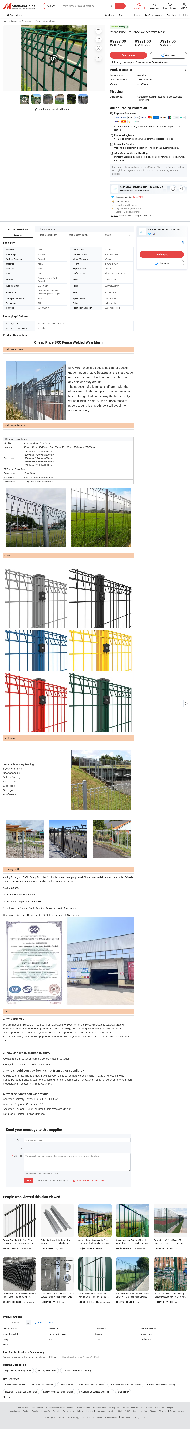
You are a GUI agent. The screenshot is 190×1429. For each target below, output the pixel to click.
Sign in (184, 7)
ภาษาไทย (143, 1411)
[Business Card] (182, 241)
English (26, 1411)
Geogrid (6, 1339)
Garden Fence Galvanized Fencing (125, 1384)
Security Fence (49, 21)
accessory (53, 1328)
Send (28, 1180)
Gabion (98, 1334)
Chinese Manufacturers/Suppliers (59, 1407)
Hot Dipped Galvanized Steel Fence (21, 1391)
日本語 (127, 1411)
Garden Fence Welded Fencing (161, 1384)
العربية (110, 1411)
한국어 (119, 1411)
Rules (185, 15)
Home (5, 21)
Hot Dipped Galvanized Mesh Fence (95, 1391)
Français (56, 1411)
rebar (97, 1339)
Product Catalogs (45, 1322)
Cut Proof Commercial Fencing (77, 1370)
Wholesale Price (99, 1407)
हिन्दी (135, 1411)
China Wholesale (83, 1407)
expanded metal (10, 1334)
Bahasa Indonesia (177, 1411)
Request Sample (160, 62)
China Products (37, 1407)
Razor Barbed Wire (57, 1334)
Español (35, 1411)
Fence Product (66, 1384)
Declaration (125, 1417)
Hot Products (22, 1407)
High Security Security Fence (18, 1370)
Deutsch (89, 1411)
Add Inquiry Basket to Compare (54, 109)
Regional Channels (130, 1407)
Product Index (146, 1407)
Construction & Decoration (21, 21)
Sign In (114, 215)
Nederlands (100, 1411)
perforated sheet (148, 1328)
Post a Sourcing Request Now (88, 1180)
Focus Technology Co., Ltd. (76, 1417)
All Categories (13, 15)
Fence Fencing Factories (42, 1384)
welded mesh (147, 1334)
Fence (37, 21)
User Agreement (111, 1417)
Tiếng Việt (163, 1411)
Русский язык (68, 1411)
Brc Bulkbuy (123, 1391)
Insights (170, 1407)
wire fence (99, 1328)
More (5, 1397)
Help (135, 15)
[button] (124, 235)
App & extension (152, 15)
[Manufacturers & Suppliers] (19, 6)
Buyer (122, 15)
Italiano (80, 1411)
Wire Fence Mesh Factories (91, 1384)
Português (45, 1411)
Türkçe (153, 1411)
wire (51, 1339)
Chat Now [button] (170, 55)
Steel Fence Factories (15, 1384)
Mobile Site (159, 1407)
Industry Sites (114, 1407)
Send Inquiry (128, 55)
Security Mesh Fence (47, 1370)
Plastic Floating (10, 1328)
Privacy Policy (139, 1417)
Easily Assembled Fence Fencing (58, 1391)
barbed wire (146, 1339)
